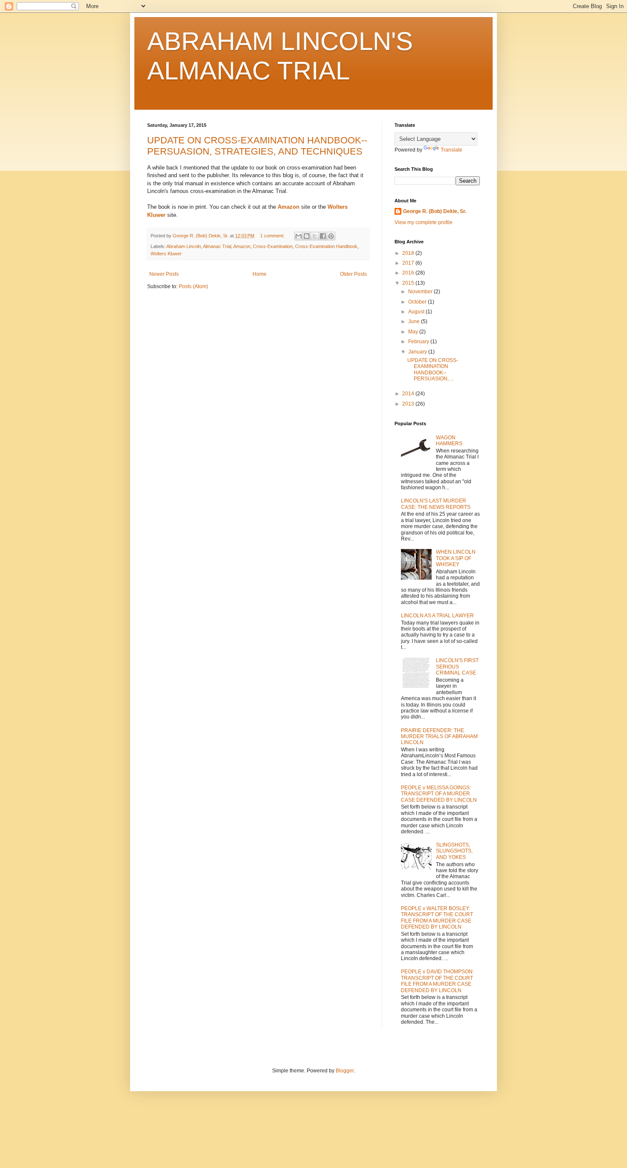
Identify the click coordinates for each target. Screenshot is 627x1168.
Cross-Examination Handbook (326, 246)
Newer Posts (164, 274)
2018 (408, 253)
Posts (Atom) (193, 286)
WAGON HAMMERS (449, 441)
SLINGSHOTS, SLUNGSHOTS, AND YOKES (454, 851)
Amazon (241, 246)
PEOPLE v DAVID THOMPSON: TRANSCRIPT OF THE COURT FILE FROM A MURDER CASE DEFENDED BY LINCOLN (437, 981)
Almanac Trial (217, 246)
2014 (408, 394)
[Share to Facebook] (323, 236)
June (414, 321)
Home (260, 274)
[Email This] (298, 236)
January (418, 352)
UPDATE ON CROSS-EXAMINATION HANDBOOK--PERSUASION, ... (432, 369)
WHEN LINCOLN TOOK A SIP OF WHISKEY (456, 558)
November (421, 292)
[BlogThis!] (306, 236)
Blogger (345, 1071)
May (413, 332)
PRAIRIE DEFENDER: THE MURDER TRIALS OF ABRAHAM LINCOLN (439, 736)
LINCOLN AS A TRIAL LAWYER (437, 616)
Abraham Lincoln (183, 246)
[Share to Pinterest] (331, 236)
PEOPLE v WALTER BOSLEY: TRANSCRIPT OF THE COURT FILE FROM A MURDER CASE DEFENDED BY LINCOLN (437, 917)
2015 (408, 283)
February (419, 342)
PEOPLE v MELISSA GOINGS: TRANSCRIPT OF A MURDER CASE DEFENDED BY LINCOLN (439, 794)
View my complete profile (424, 222)
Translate (451, 150)
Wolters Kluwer (166, 253)
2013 (408, 404)
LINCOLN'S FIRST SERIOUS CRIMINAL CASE (457, 666)
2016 (408, 273)
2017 (408, 263)
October (418, 302)
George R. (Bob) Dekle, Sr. (434, 211)
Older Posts (353, 274)
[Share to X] (315, 236)
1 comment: (273, 235)
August (417, 312)
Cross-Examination (273, 246)
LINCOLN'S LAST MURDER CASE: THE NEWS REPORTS (435, 504)
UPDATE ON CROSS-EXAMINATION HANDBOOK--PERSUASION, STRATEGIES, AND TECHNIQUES (257, 146)
